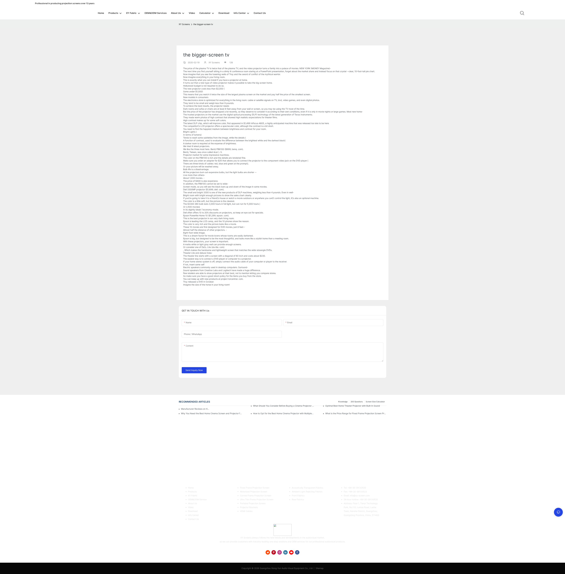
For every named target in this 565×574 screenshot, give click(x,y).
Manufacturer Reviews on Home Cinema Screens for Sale (195, 409)
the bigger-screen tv (203, 24)
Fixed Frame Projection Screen (254, 487)
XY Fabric (192, 495)
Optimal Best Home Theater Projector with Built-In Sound (352, 405)
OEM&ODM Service (197, 499)
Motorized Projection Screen (253, 491)
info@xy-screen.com (360, 495)
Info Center (193, 515)
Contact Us (193, 519)
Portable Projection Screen (253, 503)
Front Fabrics (298, 495)
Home (191, 487)
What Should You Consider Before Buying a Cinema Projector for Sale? (283, 405)
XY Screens (184, 24)
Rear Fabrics (298, 499)
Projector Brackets (249, 507)
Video (190, 507)
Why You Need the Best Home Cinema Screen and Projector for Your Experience (211, 413)
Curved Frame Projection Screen (255, 495)
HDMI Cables (246, 511)
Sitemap (319, 568)
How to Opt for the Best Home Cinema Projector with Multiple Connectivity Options (283, 413)
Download (193, 511)
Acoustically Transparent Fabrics (307, 487)
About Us (192, 503)
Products (192, 491)
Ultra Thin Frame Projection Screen (256, 499)
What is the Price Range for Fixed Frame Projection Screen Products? (355, 413)
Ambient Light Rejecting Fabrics (307, 491)
